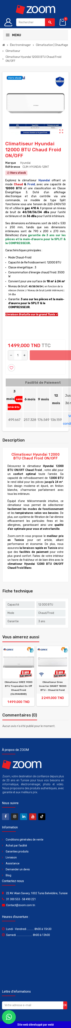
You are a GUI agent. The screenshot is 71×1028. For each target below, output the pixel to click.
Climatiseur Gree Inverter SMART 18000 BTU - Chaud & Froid (52, 686)
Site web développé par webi (35, 1024)
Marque (10, 163)
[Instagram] (14, 816)
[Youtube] (32, 816)
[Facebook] (5, 816)
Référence (12, 167)
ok (65, 1005)
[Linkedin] (23, 816)
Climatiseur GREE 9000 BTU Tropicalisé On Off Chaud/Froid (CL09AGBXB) (18, 688)
